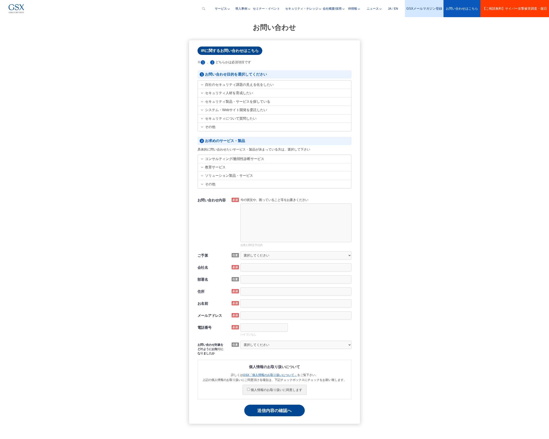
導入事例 (241, 8)
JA (389, 8)
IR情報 (352, 8)
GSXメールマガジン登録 (424, 8)
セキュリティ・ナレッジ (301, 8)
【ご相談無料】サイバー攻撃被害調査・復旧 (515, 8)
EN (396, 8)
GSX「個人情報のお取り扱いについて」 (270, 375)
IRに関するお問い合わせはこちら (230, 50)
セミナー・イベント (266, 8)
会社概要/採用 (332, 8)
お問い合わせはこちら (462, 8)
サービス (221, 8)
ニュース (373, 8)
